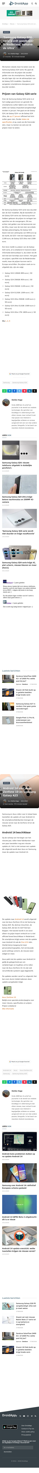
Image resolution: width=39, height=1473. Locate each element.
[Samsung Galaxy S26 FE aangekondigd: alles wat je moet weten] (8, 1306)
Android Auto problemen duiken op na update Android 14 (18, 1155)
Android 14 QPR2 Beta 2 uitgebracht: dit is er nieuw (19, 1218)
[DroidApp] (18, 3)
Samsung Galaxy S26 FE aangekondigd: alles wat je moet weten (26, 1305)
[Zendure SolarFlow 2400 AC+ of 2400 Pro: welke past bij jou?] (8, 679)
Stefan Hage (15, 53)
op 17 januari (15, 116)
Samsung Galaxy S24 (19, 382)
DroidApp (5, 24)
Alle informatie (8, 1009)
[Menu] (3, 3)
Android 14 (19, 919)
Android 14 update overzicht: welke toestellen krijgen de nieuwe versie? (18, 1249)
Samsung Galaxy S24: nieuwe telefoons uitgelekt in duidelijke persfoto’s (17, 465)
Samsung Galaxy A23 (19, 1073)
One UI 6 (24, 942)
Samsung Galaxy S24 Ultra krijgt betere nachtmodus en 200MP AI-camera (18, 499)
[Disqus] (19, 605)
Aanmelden (8, 1452)
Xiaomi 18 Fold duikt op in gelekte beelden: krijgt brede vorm (26, 692)
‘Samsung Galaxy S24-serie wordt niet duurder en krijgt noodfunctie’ (18, 532)
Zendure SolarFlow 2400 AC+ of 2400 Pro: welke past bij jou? (26, 678)
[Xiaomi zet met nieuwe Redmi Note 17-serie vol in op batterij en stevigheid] (8, 1320)
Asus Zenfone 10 (9, 997)
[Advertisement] (19, 150)
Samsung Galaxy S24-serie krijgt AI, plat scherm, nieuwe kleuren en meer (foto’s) (19, 565)
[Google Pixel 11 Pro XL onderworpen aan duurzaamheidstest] (8, 720)
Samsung (6, 382)
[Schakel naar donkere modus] (32, 3)
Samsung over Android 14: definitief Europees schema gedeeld (19, 1186)
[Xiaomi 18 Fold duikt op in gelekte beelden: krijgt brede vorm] (8, 693)
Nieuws (12, 24)
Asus (15, 1070)
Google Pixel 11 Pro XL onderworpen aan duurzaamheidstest (25, 720)
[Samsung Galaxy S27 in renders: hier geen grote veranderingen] (8, 706)
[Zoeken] (36, 3)
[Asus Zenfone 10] (7, 994)
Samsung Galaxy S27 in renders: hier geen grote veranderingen (26, 706)
